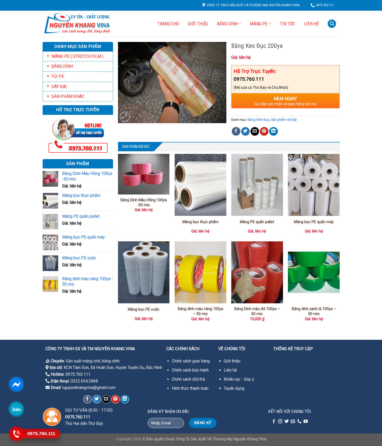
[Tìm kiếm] (332, 24)
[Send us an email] (293, 421)
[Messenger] (16, 384)
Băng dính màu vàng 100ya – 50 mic (200, 311)
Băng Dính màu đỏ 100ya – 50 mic (257, 311)
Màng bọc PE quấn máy (314, 222)
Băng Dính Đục (258, 120)
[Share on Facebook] (236, 131)
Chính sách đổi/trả (188, 379)
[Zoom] (125, 117)
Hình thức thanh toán (190, 388)
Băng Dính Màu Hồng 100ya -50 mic (144, 202)
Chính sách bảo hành (190, 370)
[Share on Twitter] (245, 131)
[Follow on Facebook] (274, 421)
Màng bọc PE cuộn (143, 309)
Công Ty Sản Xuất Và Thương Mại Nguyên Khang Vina (221, 439)
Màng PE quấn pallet (257, 222)
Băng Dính (227, 23)
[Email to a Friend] (255, 131)
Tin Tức (287, 23)
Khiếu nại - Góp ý (239, 379)
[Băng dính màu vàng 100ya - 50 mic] (200, 272)
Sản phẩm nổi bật (284, 120)
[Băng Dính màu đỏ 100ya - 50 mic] (257, 272)
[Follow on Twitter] (287, 421)
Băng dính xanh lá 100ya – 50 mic (314, 311)
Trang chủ (168, 23)
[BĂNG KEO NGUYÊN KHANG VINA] (81, 24)
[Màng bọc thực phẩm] (200, 185)
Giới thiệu (232, 361)
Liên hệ (311, 23)
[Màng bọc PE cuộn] (144, 272)
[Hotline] (16, 434)
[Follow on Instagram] (280, 421)
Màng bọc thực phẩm (200, 222)
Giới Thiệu (198, 23)
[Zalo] (16, 409)
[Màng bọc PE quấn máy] (314, 185)
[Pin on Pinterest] (264, 131)
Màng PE (258, 23)
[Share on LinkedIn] (273, 131)
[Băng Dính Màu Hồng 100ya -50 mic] (144, 174)
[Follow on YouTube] (306, 421)
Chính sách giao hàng (191, 361)
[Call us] (299, 421)
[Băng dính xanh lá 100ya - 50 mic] (314, 272)
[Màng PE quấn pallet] (257, 185)
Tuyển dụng (234, 388)
